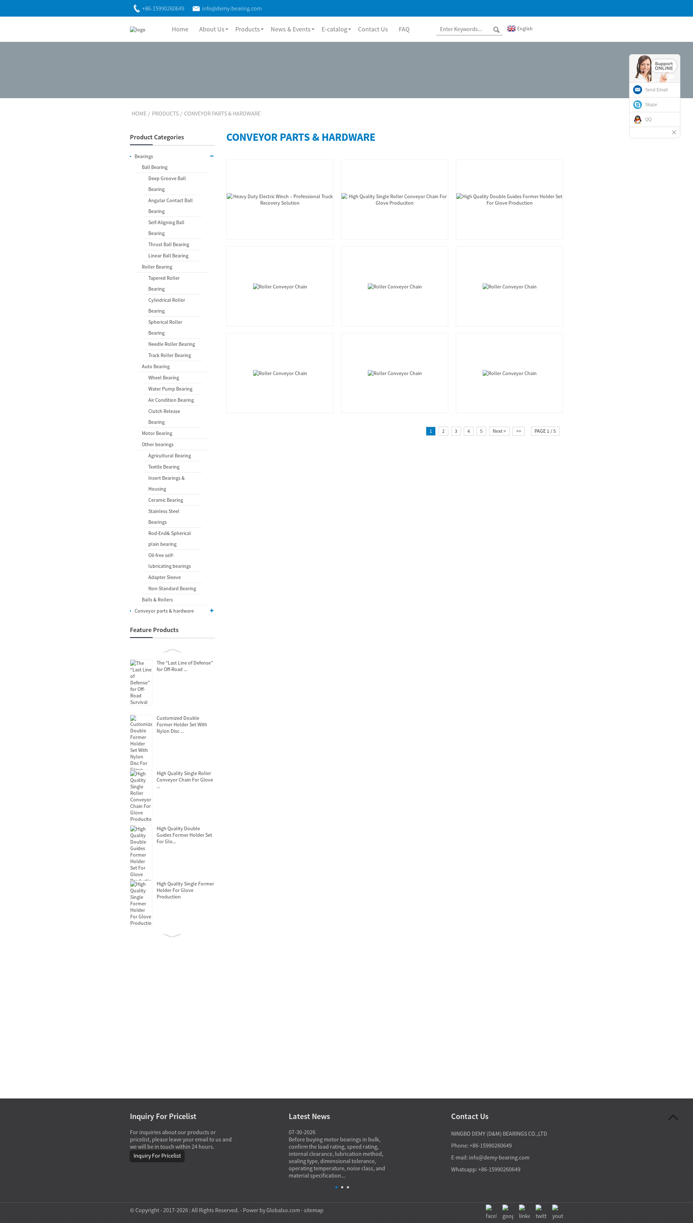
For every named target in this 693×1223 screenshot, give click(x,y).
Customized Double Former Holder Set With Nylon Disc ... (182, 724)
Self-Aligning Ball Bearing (166, 227)
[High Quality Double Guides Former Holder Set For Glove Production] (509, 199)
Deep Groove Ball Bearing (167, 183)
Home (180, 29)
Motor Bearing (157, 433)
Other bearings (158, 444)
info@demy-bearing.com (499, 1157)
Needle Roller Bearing (171, 344)
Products (247, 29)
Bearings (144, 156)
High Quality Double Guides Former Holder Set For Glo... (184, 835)
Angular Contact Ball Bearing (170, 205)
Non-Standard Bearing (172, 588)
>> (518, 431)
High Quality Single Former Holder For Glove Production (185, 890)
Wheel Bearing (163, 377)
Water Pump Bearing (170, 389)
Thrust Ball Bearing (168, 244)
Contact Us (373, 29)
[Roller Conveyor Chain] (280, 286)
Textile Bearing (163, 466)
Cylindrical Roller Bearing (166, 305)
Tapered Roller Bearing (164, 283)
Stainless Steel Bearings (163, 516)
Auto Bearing (156, 366)
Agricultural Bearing (169, 455)
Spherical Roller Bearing (165, 327)
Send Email (656, 89)
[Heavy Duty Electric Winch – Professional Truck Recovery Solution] (280, 199)
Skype (651, 104)
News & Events (291, 29)
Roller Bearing (157, 267)
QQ (648, 119)
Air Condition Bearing (171, 400)
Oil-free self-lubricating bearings (169, 560)
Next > (499, 431)
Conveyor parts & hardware (222, 113)
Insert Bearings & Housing (166, 483)
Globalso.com (283, 1210)
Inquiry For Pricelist (157, 1155)
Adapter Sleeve (164, 577)
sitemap (313, 1210)
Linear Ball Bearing (168, 255)
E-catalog (334, 29)
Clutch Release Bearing (164, 416)
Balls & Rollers (157, 599)
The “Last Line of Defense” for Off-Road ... (185, 666)
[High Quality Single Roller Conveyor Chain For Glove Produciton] (394, 199)
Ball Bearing (154, 167)
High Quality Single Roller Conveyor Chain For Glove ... (185, 779)
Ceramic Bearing (165, 500)
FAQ (404, 29)
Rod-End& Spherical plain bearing (169, 538)
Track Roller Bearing (169, 355)
